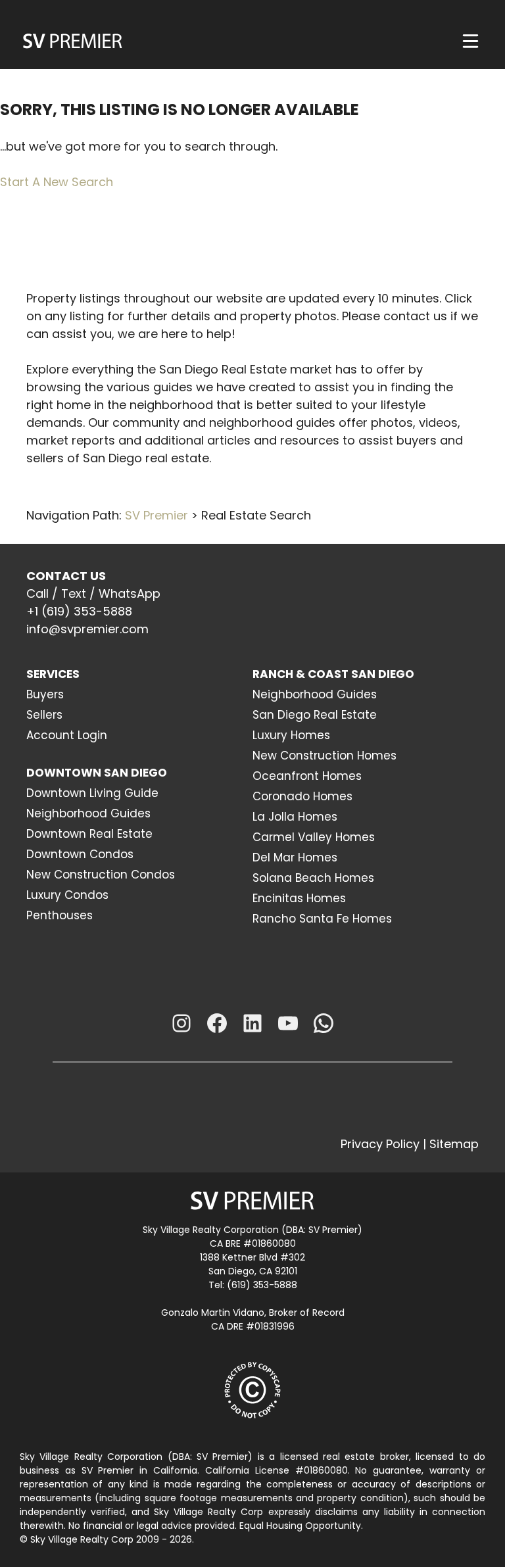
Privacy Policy (380, 1144)
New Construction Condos (100, 874)
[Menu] (470, 41)
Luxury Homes (291, 735)
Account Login (66, 735)
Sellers (44, 715)
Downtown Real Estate (89, 834)
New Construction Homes (324, 755)
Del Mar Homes (294, 857)
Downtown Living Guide (92, 793)
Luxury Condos (67, 895)
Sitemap (454, 1144)
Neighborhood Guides (88, 813)
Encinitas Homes (299, 898)
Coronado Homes (302, 796)
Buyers (45, 694)
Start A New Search (56, 182)
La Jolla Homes (294, 817)
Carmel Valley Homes (313, 837)
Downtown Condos (79, 854)
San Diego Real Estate (314, 715)
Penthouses (59, 915)
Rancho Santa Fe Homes (322, 919)
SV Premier (156, 515)
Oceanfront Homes (307, 776)
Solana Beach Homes (313, 878)
